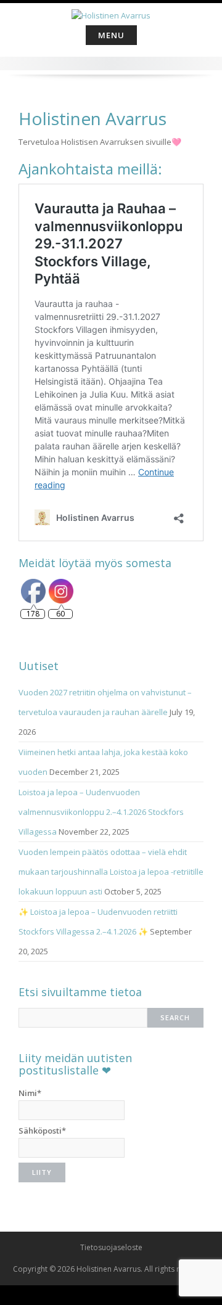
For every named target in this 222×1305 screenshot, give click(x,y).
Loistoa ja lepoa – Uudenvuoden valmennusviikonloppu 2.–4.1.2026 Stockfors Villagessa (101, 812)
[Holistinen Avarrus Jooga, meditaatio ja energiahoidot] (111, 11)
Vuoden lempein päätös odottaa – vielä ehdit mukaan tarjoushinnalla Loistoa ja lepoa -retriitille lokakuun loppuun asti (111, 871)
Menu (111, 35)
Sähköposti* (42, 1130)
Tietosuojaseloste (111, 1247)
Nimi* (29, 1092)
